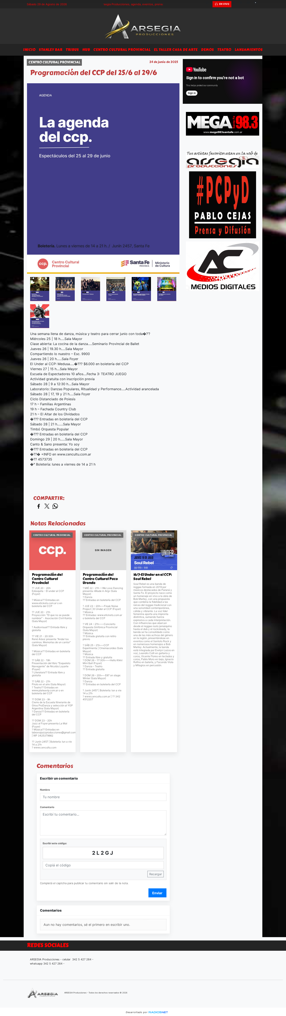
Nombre (45, 789)
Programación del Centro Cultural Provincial (47, 579)
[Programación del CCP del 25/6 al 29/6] (39, 289)
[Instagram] (249, 4)
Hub (86, 49)
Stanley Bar (50, 49)
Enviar (157, 893)
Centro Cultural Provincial (122, 49)
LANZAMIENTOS (249, 49)
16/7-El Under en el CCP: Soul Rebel (152, 577)
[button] (208, 4)
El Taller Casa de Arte (176, 49)
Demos (207, 49)
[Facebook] (242, 4)
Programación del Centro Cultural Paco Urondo (100, 579)
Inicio (29, 49)
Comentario (47, 807)
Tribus (72, 49)
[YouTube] (257, 4)
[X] (235, 4)
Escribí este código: (55, 843)
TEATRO (224, 49)
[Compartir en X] (47, 506)
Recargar (155, 874)
